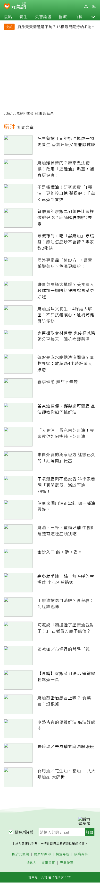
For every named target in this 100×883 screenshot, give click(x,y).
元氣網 (18, 113)
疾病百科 (81, 854)
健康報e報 (24, 831)
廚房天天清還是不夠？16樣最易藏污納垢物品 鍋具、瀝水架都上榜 (56, 27)
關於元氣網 (20, 854)
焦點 (8, 16)
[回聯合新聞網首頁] (7, 7)
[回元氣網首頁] (18, 6)
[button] (93, 16)
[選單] (94, 6)
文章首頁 (48, 863)
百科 (78, 16)
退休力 (31, 863)
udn (7, 113)
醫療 (63, 16)
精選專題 (62, 854)
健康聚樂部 (42, 854)
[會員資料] (86, 6)
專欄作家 (67, 863)
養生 (23, 16)
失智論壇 (43, 16)
